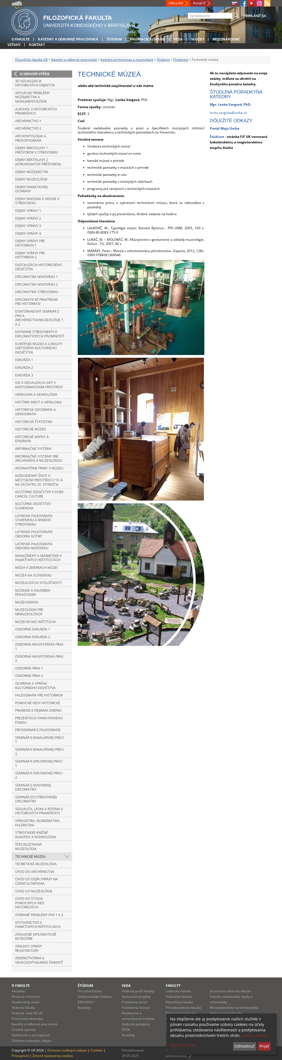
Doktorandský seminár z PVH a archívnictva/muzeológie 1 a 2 (39, 318)
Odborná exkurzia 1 (32, 629)
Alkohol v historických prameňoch (36, 111)
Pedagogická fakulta (181, 1013)
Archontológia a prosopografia (30, 138)
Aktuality (18, 991)
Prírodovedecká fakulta (183, 1007)
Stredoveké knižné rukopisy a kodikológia (35, 834)
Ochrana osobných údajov (31, 1040)
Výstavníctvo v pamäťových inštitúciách (38, 924)
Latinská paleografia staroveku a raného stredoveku (34, 520)
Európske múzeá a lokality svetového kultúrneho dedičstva (39, 348)
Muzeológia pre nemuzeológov (29, 611)
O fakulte (21, 39)
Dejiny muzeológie (31, 179)
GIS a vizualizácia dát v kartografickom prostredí (39, 384)
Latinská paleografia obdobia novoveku (34, 546)
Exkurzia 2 (24, 367)
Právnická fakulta (179, 996)
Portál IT (199, 3)
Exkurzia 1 (24, 359)
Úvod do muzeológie (33, 891)
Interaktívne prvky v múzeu (39, 468)
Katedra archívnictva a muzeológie (127, 59)
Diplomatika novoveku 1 (36, 276)
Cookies (97, 1050)
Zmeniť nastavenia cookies (52, 1055)
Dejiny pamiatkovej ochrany (31, 189)
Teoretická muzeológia (36, 864)
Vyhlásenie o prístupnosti (31, 1035)
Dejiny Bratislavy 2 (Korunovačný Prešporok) (38, 161)
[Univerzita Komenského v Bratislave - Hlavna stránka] (25, 21)
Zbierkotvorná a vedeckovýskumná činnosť (39, 960)
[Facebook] (243, 3)
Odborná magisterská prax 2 (39, 658)
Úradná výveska (24, 1029)
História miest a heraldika (38, 402)
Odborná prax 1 (29, 668)
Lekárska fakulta (178, 991)
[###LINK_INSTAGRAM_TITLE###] (259, 3)
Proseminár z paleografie (38, 730)
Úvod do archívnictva (34, 871)
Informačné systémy (33, 448)
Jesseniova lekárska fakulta (230, 991)
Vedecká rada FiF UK (27, 1013)
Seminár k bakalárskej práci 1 (39, 739)
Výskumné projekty (136, 996)
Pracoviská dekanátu (27, 1018)
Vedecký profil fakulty (138, 991)
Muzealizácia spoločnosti (38, 582)
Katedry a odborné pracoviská (68, 39)
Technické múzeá (30, 856)
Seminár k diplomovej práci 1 (39, 763)
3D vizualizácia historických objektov (35, 83)
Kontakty (84, 1007)
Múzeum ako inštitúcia (35, 621)
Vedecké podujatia (136, 1024)
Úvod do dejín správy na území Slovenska (36, 881)
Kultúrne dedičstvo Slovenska (33, 505)
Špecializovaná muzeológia (28, 846)
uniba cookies (254, 1035)
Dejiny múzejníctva (31, 172)
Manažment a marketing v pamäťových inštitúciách (38, 557)
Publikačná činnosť (136, 1007)
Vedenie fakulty (23, 1007)
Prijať (264, 1046)
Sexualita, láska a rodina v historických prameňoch (39, 811)
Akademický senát (25, 1002)
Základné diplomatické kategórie (35, 936)
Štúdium (114, 39)
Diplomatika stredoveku (36, 291)
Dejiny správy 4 (28, 233)
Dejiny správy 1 (28, 210)
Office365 (176, 3)
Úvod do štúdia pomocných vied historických (29, 902)
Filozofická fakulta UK (31, 59)
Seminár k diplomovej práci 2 (39, 775)
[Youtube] (251, 3)
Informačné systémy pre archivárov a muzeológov (38, 458)
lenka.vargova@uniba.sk (228, 112)
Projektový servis (135, 1002)
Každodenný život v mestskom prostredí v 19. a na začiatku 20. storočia (39, 480)
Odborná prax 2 (29, 675)
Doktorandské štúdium (95, 996)
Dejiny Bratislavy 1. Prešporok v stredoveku (36, 150)
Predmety (180, 59)
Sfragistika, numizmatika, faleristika (37, 822)
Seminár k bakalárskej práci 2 (39, 751)
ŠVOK (126, 1029)
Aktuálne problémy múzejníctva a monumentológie (32, 97)
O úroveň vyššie (35, 74)
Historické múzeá (30, 429)
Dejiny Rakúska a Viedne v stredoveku (37, 201)
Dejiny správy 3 (28, 225)
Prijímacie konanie (147, 39)
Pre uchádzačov (90, 991)
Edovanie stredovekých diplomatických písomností (39, 333)
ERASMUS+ (86, 1002)
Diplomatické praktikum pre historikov (36, 301)
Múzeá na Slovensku (33, 575)
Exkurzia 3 (24, 375)
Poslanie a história (26, 996)
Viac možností (183, 1045)
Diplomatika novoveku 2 (36, 284)
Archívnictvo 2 (28, 128)
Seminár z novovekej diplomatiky (33, 787)
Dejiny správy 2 (28, 218)
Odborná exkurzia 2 (32, 637)
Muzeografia (26, 602)
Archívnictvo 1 (28, 121)
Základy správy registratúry (28, 948)
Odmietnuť (244, 1046)
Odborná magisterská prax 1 (39, 646)
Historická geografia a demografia (35, 411)
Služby (197, 39)
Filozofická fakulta (179, 1002)
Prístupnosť (20, 1055)
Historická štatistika (33, 421)
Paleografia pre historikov (39, 695)
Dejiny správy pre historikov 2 (30, 255)
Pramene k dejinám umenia (38, 710)
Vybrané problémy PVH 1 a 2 (39, 915)
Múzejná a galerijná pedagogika (32, 592)
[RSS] (267, 3)
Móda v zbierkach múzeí (36, 567)
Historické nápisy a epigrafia (32, 439)
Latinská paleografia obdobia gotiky (34, 534)
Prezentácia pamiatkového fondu (39, 720)
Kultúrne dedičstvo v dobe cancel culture (39, 494)
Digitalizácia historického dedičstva (38, 267)
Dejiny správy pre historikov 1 (30, 243)
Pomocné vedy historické (37, 703)
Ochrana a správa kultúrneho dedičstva (35, 685)
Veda (178, 39)
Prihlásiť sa (254, 16)
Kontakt (37, 45)
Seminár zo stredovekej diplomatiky (36, 799)
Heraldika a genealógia (36, 394)
